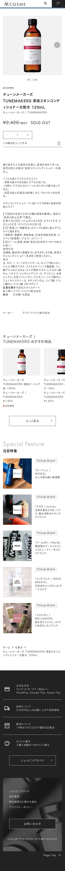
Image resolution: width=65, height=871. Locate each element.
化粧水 (19, 647)
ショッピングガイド (19, 791)
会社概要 (14, 796)
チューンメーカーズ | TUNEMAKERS (25, 112)
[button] (57, 45)
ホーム (6, 647)
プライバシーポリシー (21, 807)
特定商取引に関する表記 (23, 802)
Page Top (50, 855)
